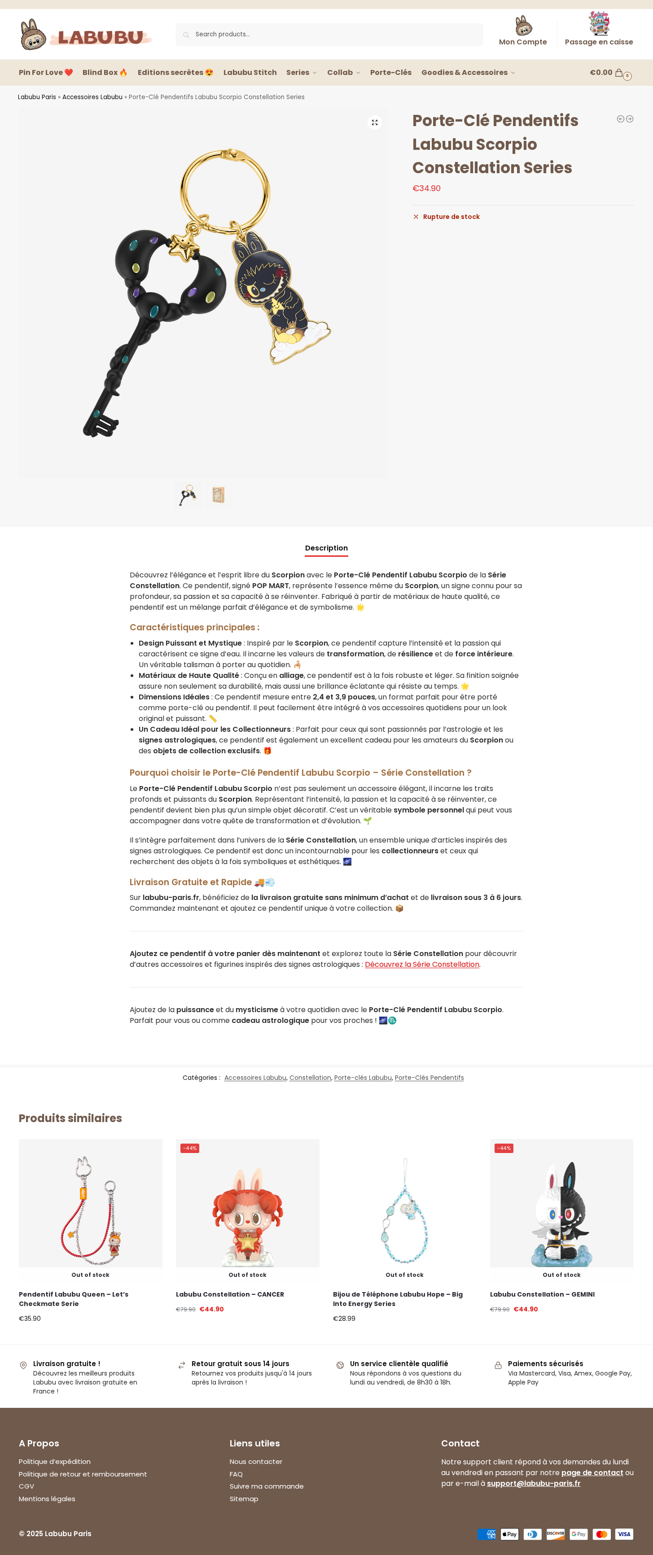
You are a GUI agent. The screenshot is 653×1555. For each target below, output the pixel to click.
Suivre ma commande (267, 1486)
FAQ (236, 1474)
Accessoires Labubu (92, 97)
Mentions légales (47, 1498)
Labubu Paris (37, 97)
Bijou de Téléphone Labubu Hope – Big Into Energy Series (398, 1299)
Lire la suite (90, 1319)
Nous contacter (256, 1461)
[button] (375, 122)
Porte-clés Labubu (363, 1077)
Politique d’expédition (55, 1461)
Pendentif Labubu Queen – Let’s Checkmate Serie (73, 1299)
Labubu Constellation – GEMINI (542, 1294)
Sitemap (244, 1498)
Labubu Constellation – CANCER (230, 1294)
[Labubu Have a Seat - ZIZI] (629, 118)
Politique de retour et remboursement (83, 1474)
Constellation (310, 1077)
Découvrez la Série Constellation (422, 964)
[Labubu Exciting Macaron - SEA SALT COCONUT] (620, 118)
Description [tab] (326, 548)
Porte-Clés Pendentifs (429, 1077)
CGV (26, 1486)
